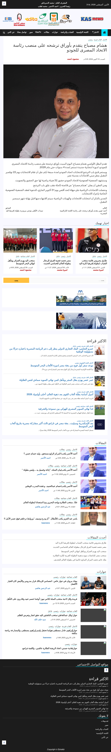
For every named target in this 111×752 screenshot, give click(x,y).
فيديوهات (104, 720)
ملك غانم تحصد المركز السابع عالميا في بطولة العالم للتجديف (80, 559)
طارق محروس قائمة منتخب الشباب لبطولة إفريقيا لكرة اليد (93, 262)
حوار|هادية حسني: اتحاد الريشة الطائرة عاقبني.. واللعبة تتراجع (49, 648)
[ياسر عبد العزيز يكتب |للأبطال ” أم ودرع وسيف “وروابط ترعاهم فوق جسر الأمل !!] (93, 518)
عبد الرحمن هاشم (42, 506)
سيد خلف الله (40, 619)
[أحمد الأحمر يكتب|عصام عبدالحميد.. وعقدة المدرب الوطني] (93, 486)
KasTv (38, 32)
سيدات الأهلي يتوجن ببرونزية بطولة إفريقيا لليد (24, 209)
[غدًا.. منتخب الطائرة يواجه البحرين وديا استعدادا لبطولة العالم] (93, 502)
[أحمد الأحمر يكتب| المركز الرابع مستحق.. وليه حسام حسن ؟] (93, 453)
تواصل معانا (22, 32)
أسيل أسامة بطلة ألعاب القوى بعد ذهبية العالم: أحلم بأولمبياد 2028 (82, 702)
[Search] (4, 32)
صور (31, 32)
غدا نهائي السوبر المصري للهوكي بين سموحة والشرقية (86, 708)
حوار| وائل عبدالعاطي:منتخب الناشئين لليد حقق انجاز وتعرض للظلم (47, 615)
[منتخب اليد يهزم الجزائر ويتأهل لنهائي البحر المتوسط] (20, 240)
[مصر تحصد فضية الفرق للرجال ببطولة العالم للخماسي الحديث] (56, 240)
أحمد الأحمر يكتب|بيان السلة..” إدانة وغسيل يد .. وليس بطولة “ (49, 469)
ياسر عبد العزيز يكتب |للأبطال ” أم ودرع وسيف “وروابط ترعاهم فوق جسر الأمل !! (40, 518)
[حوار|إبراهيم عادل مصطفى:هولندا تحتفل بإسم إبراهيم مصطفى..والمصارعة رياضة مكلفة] (93, 632)
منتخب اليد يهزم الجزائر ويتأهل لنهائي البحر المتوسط (21, 262)
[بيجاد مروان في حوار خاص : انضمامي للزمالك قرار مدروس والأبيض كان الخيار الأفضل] (93, 582)
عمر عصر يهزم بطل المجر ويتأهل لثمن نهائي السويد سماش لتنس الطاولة (79, 696)
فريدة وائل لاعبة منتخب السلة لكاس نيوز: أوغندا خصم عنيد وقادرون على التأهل (42, 598)
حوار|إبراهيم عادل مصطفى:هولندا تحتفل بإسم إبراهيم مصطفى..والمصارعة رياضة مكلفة (41, 632)
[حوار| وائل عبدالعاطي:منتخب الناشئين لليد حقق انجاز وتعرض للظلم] (93, 615)
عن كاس (11, 32)
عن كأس (104, 737)
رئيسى (90, 39)
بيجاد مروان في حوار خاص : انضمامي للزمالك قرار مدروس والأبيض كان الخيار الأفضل (42, 582)
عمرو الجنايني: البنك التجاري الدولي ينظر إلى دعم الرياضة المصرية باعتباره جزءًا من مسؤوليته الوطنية (68, 683)
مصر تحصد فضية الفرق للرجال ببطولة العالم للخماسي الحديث (57, 262)
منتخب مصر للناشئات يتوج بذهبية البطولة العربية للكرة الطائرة (79, 555)
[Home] (104, 32)
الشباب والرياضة (67, 32)
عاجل (94, 256)
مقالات (46, 32)
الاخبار (96, 32)
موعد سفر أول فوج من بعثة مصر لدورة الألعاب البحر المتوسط (83, 689)
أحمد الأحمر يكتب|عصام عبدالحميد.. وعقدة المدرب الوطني (51, 486)
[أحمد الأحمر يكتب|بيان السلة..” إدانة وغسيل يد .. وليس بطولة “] (93, 470)
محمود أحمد (73, 59)
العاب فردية (98, 39)
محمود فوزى (102, 698)
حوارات (55, 32)
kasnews (46, 522)
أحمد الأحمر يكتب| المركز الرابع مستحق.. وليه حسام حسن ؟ (50, 453)
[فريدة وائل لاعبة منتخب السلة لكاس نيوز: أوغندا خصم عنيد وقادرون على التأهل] (93, 599)
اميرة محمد (98, 270)
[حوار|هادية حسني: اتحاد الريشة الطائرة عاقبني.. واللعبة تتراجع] (93, 648)
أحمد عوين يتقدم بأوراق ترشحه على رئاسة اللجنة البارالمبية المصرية (83, 210)
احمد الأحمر (45, 457)
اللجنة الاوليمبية (82, 32)
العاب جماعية (25, 256)
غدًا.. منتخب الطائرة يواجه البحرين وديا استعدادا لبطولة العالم (50, 502)
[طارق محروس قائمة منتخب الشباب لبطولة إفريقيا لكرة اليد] (92, 240)
